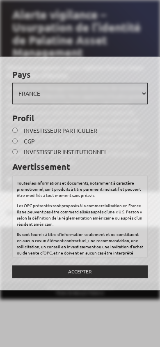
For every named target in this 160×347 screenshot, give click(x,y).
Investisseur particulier (60, 130)
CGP (29, 141)
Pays (21, 74)
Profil (23, 118)
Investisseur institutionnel (65, 152)
